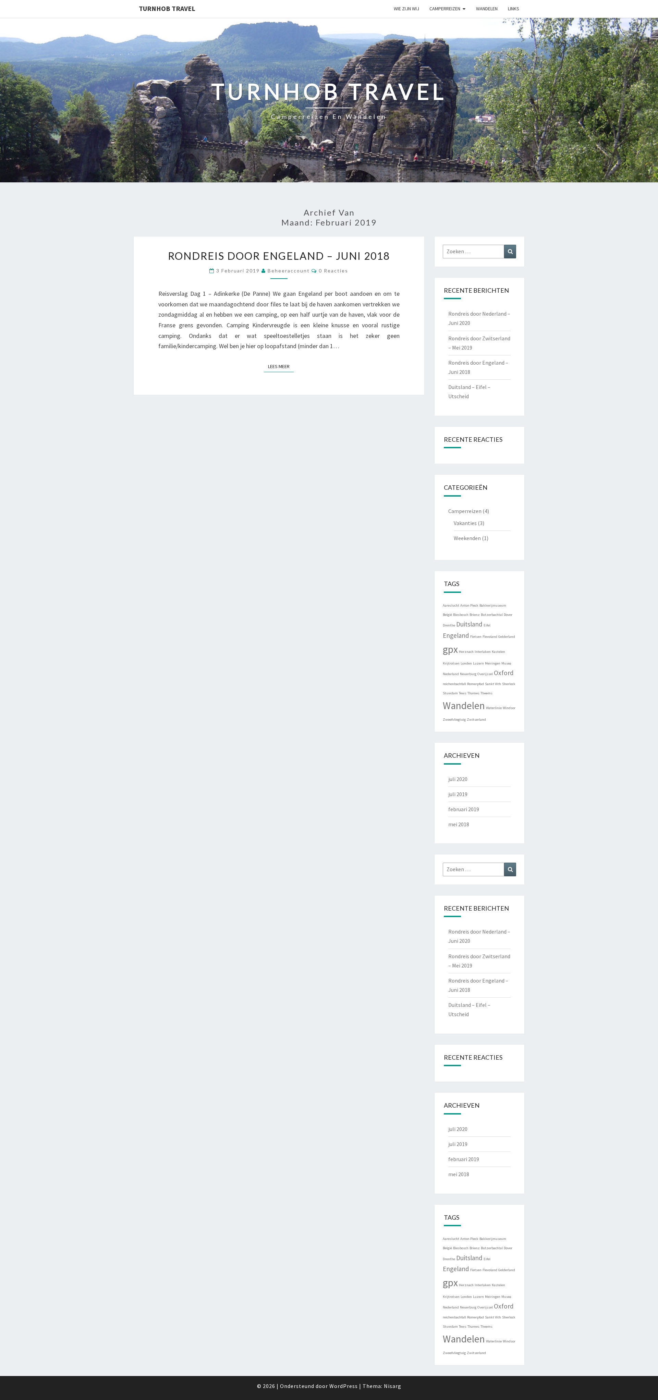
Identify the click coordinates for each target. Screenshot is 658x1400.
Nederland (451, 674)
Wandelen (487, 8)
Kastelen (498, 651)
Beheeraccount (289, 270)
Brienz (475, 614)
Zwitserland (476, 719)
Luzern (478, 663)
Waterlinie (494, 708)
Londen (466, 663)
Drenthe (449, 625)
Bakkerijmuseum (492, 605)
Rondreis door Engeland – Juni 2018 (279, 255)
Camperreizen (444, 8)
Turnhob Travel (167, 8)
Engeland (456, 635)
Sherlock (508, 684)
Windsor (509, 708)
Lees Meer (281, 366)
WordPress (343, 1386)
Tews (462, 693)
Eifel (487, 625)
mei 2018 (458, 824)
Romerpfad (475, 684)
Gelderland (506, 636)
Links (513, 8)
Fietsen (476, 636)
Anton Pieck (469, 605)
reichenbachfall (454, 684)
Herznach (466, 651)
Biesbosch (460, 614)
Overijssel (485, 674)
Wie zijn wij (406, 8)
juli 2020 (457, 779)
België (447, 614)
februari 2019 (463, 809)
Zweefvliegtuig (454, 719)
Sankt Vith (493, 684)
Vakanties (465, 523)
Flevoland (490, 636)
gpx (450, 649)
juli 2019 (457, 794)
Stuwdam (450, 693)
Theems (486, 693)
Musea (506, 663)
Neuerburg (468, 674)
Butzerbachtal (492, 614)
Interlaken (483, 651)
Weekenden (467, 538)
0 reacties (333, 270)
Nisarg (392, 1386)
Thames (473, 693)
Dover (508, 614)
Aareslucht (451, 605)
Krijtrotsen (451, 663)
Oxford (504, 673)
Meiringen (492, 663)
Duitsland (469, 624)
